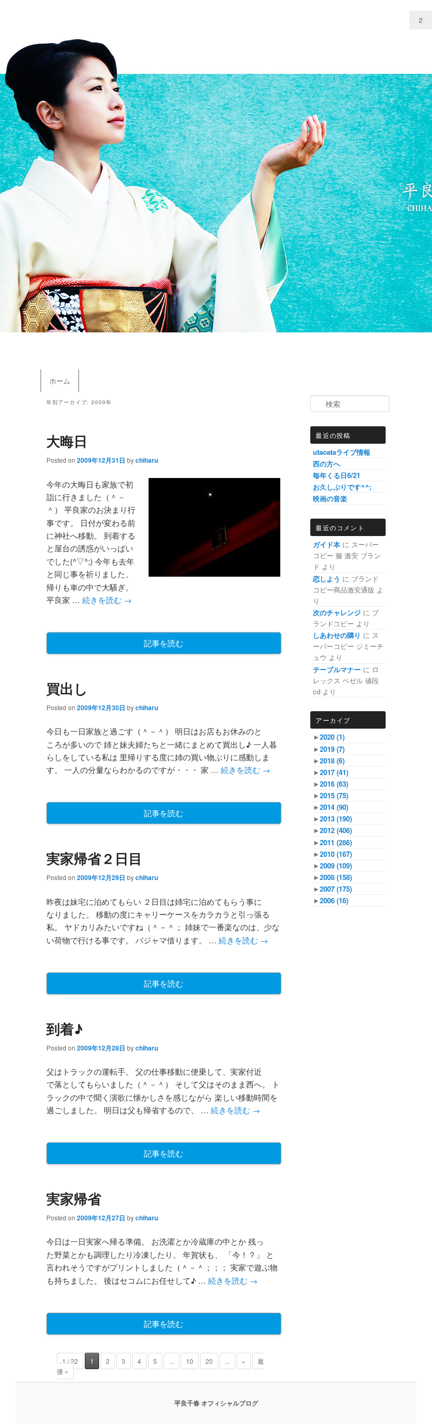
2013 (336, 819)
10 (189, 1360)
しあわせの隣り (337, 635)
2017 (334, 772)
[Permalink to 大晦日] (214, 573)
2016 (334, 784)
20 (209, 1360)
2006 (334, 900)
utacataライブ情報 (341, 452)
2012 (336, 830)
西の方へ (326, 463)
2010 (336, 854)
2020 (332, 737)
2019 (332, 749)
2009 (336, 866)
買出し (67, 688)
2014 (334, 807)
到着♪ (64, 1028)
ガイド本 (326, 544)
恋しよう (326, 579)
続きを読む (107, 599)
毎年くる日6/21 (336, 475)
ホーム (60, 381)
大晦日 (66, 441)
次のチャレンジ (337, 612)
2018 (332, 761)
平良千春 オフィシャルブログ (216, 1403)
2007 (336, 889)
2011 (336, 842)
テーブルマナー (337, 669)
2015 (334, 795)
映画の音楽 (330, 498)
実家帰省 (73, 1198)
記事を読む (163, 642)
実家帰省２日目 (94, 858)
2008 (336, 877)
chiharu (146, 460)
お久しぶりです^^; (342, 487)
